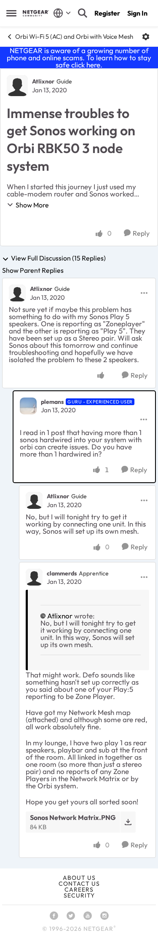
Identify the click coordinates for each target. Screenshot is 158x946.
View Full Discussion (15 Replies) (58, 258)
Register (107, 13)
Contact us (79, 883)
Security (79, 895)
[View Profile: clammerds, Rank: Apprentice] (34, 577)
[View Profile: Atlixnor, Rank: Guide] (17, 85)
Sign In (137, 13)
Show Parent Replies (33, 270)
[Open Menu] (146, 37)
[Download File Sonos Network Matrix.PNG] (128, 822)
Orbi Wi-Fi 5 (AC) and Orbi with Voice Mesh (74, 36)
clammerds (62, 573)
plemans (52, 402)
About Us (79, 878)
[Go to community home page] (36, 13)
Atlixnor (43, 81)
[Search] (83, 13)
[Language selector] (62, 13)
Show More (32, 205)
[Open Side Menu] (11, 13)
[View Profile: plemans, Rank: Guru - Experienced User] (28, 406)
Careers (79, 889)
